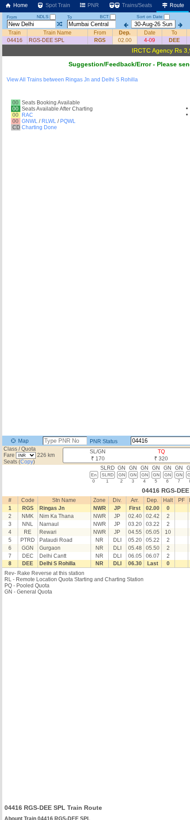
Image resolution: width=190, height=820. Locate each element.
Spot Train (57, 5)
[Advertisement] (95, 697)
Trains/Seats (136, 5)
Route (176, 5)
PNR (92, 5)
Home (20, 5)
